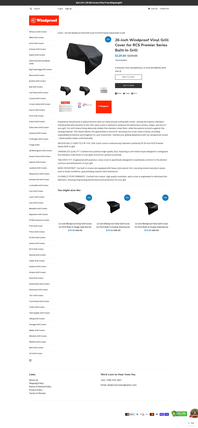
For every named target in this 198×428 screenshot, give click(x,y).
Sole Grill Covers (36, 278)
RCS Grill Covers (36, 249)
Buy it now (128, 85)
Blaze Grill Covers (36, 75)
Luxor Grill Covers (36, 197)
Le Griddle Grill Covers (38, 185)
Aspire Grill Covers (37, 55)
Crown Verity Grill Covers (39, 104)
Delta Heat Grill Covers (39, 127)
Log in (60, 9)
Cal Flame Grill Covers (38, 93)
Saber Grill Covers (37, 261)
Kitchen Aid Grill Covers (39, 180)
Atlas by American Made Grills (39, 62)
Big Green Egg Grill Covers (40, 69)
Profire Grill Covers (37, 238)
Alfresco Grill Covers (38, 32)
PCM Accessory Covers (39, 220)
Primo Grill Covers (37, 232)
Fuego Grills (34, 145)
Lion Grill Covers (36, 191)
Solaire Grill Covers (37, 272)
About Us (33, 380)
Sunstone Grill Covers (38, 290)
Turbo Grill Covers (37, 307)
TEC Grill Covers (36, 295)
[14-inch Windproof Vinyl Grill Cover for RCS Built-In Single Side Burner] (75, 207)
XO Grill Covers (35, 353)
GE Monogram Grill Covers (40, 151)
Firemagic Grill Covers (38, 139)
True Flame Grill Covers (39, 301)
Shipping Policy (36, 383)
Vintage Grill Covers (37, 324)
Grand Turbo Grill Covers (39, 156)
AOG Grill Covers (36, 43)
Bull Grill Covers (36, 87)
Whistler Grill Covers (38, 336)
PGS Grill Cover (36, 226)
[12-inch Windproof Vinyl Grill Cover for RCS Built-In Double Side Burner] (113, 207)
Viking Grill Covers (37, 319)
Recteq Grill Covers (37, 255)
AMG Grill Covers (36, 37)
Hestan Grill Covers (37, 162)
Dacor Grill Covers (37, 110)
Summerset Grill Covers (39, 284)
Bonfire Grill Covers (37, 81)
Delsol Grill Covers (37, 122)
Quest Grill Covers (37, 243)
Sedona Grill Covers (37, 267)
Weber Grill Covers (37, 330)
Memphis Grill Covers (38, 209)
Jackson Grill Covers (38, 168)
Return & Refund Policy (40, 386)
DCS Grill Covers (36, 116)
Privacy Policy (35, 390)
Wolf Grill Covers (36, 348)
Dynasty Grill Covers (38, 133)
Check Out (164, 9)
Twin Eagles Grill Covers (39, 313)
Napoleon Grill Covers (38, 214)
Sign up (68, 9)
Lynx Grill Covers (36, 203)
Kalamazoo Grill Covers (39, 174)
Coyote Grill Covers (37, 98)
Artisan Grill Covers (37, 49)
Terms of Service (37, 393)
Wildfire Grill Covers (37, 342)
